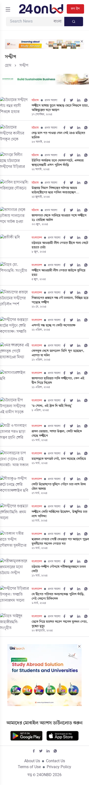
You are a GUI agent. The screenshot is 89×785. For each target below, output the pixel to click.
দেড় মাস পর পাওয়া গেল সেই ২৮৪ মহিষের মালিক (58, 135)
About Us (32, 761)
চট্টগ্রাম (35, 100)
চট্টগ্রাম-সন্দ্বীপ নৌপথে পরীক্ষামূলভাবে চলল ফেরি (59, 569)
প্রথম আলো (51, 100)
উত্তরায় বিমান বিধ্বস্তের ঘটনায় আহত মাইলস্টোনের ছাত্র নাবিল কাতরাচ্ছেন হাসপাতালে (54, 190)
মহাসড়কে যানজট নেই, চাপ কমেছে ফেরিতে (59, 459)
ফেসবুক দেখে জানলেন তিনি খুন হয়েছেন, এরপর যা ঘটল (58, 353)
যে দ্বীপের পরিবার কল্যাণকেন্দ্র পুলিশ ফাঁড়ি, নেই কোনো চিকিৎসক (58, 596)
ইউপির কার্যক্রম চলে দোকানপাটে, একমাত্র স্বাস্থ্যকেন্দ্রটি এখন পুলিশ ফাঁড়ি (58, 163)
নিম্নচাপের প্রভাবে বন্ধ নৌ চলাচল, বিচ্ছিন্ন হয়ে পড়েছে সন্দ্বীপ (60, 300)
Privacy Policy (59, 767)
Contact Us (55, 761)
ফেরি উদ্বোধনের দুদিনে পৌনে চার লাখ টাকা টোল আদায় (59, 486)
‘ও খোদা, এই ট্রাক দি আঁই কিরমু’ (52, 406)
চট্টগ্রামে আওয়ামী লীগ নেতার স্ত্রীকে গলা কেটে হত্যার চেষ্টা (60, 245)
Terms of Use (29, 767)
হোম (8, 65)
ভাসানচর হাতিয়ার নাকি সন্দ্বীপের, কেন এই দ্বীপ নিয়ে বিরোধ (58, 381)
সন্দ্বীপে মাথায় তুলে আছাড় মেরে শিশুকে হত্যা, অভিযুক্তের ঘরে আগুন (60, 108)
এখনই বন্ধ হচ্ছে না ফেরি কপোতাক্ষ (53, 326)
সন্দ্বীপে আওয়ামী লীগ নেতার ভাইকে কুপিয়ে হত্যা (58, 273)
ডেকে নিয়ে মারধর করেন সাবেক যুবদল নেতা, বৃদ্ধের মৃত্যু (60, 624)
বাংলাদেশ (37, 238)
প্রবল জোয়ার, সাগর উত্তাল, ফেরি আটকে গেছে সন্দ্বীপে (57, 434)
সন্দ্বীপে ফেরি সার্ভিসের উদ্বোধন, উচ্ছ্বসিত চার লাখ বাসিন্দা (59, 514)
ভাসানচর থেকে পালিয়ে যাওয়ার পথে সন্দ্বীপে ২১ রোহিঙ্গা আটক (59, 218)
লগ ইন (75, 8)
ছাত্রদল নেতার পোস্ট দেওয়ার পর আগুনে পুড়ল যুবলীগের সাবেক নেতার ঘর (60, 541)
